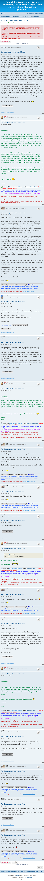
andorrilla (6, 295)
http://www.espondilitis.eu (15, 186)
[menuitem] (3, 13)
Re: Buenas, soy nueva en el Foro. (13, 122)
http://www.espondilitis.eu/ (7, 112)
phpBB (17, 875)
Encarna (10, 23)
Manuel (6, 116)
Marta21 (3, 46)
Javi (14, 23)
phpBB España (28, 877)
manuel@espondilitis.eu (32, 186)
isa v (7, 207)
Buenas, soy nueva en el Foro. (14, 20)
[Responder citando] (38, 47)
